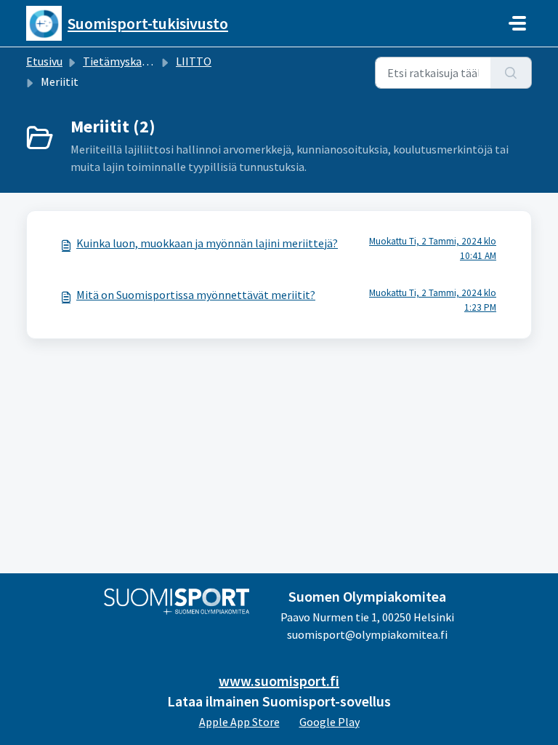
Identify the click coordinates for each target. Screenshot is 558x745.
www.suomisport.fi (279, 681)
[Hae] (511, 73)
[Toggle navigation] (517, 23)
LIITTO (193, 61)
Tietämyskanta (121, 61)
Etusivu (44, 61)
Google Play (329, 721)
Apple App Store (239, 721)
